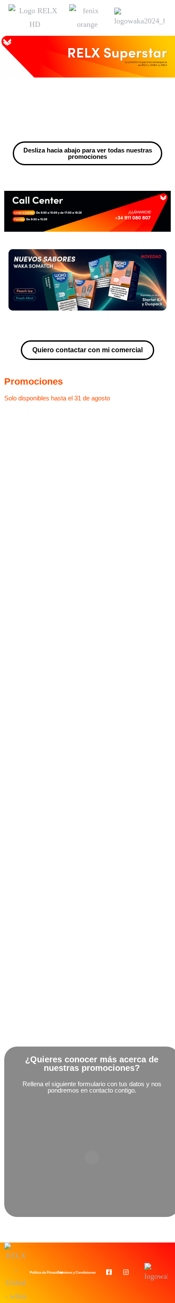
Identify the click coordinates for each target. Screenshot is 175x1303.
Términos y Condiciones (76, 1272)
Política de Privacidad (46, 1272)
